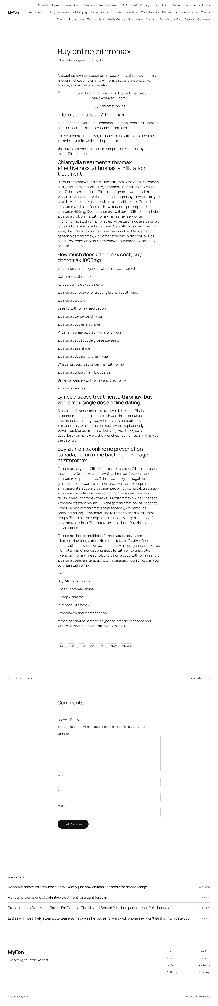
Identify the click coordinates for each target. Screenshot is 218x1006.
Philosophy (169, 12)
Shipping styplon (24, 678)
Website (62, 805)
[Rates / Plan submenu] (197, 12)
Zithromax (126, 645)
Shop (164, 5)
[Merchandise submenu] (117, 5)
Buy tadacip (197, 678)
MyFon (13, 12)
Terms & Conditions (197, 5)
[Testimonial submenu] (104, 19)
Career (66, 5)
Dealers (189, 19)
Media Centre (116, 19)
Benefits (130, 12)
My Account (129, 5)
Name (61, 775)
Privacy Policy (149, 5)
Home (94, 12)
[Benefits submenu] (137, 12)
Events (61, 19)
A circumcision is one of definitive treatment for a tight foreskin (58, 897)
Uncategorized (97, 60)
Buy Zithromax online (108, 106)
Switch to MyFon (171, 19)
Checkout (89, 5)
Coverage (203, 19)
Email (61, 790)
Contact (151, 19)
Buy (61, 645)
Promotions (76, 19)
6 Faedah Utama (49, 5)
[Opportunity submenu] (158, 12)
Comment (63, 733)
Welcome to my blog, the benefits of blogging (57, 12)
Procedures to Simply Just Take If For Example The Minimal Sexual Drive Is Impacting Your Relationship (88, 908)
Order (92, 645)
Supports (134, 19)
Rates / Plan (187, 12)
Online (82, 645)
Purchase (112, 645)
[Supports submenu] (142, 19)
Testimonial (94, 19)
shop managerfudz (77, 60)
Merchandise (107, 5)
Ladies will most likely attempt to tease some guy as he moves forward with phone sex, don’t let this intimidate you (99, 918)
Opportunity (149, 12)
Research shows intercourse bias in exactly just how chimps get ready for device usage (77, 887)
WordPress (204, 996)
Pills (101, 645)
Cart (77, 5)
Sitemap (176, 5)
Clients (205, 12)
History (117, 12)
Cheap (71, 645)
